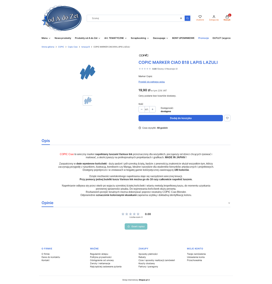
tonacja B (85, 47)
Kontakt (45, 260)
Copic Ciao (73, 47)
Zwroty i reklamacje (100, 263)
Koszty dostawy (147, 263)
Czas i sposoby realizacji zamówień (157, 260)
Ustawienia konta (196, 257)
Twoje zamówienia (196, 254)
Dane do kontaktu (51, 257)
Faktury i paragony (148, 266)
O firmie (46, 254)
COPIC (61, 47)
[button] (187, 18)
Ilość (141, 104)
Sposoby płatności (148, 254)
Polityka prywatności (100, 257)
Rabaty (142, 257)
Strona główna (48, 47)
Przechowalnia (194, 260)
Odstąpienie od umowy (102, 260)
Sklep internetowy (135, 280)
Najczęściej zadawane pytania (106, 266)
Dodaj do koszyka (181, 118)
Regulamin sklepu (99, 254)
